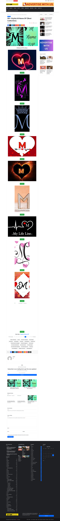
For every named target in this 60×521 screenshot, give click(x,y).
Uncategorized (8, 504)
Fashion (8, 464)
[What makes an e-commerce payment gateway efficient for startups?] (20, 458)
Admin (14, 356)
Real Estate (8, 498)
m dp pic (21, 341)
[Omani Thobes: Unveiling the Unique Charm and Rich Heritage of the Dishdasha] (50, 67)
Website (24, 431)
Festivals (8, 465)
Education (32, 450)
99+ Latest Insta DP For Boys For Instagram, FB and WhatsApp (48, 23)
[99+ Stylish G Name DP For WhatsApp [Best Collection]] (11, 397)
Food (7, 469)
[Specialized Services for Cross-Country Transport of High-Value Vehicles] (24, 452)
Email (8, 431)
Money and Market (9, 494)
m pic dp (31, 346)
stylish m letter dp (22, 348)
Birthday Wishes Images (10, 480)
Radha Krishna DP (24, 334)
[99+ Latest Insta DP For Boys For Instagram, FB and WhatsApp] (42, 23)
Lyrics (7, 493)
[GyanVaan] (12, 4)
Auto (31, 466)
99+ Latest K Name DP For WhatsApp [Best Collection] (17, 410)
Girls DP (9, 484)
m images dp (27, 341)
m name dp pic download (16, 346)
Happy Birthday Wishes (10, 509)
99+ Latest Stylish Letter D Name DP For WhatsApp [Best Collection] (32, 402)
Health (7, 475)
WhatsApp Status (9, 505)
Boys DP (9, 483)
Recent (46, 14)
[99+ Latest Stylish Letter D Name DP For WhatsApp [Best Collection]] (32, 397)
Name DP (14, 14)
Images (11, 14)
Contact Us (52, 519)
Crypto (7, 461)
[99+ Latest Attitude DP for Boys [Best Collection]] (42, 27)
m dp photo (16, 341)
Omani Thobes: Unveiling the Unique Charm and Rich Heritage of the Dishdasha (49, 72)
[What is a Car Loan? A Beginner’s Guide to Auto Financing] (24, 456)
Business (8, 460)
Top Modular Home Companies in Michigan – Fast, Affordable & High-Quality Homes (42, 62)
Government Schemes (9, 474)
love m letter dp (13, 339)
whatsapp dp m (29, 348)
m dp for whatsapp (25, 339)
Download (22, 72)
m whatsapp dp (14, 348)
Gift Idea (32, 475)
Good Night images (9, 489)
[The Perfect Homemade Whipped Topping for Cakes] (50, 57)
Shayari (8, 499)
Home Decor (8, 476)
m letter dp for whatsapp (15, 343)
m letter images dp (24, 343)
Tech (7, 500)
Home (9, 14)
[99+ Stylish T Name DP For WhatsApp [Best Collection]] (22, 397)
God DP (9, 485)
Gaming (8, 470)
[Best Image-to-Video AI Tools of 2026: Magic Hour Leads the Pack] (43, 67)
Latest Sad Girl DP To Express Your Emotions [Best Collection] (48, 34)
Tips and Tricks (33, 458)
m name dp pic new (25, 346)
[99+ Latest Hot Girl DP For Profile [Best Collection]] (42, 30)
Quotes (7, 495)
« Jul (43, 460)
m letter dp (33, 341)
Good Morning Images (10, 488)
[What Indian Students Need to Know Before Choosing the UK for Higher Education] (20, 447)
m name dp (31, 343)
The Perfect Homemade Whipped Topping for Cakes (50, 61)
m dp (19, 339)
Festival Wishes (9, 508)
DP (12, 14)
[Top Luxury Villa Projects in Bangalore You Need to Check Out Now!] (27, 456)
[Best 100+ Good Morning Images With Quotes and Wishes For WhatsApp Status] (42, 18)
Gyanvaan (19, 519)
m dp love (11, 341)
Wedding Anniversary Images (11, 490)
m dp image (31, 339)
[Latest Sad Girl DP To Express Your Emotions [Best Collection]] (42, 34)
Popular (41, 14)
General (8, 471)
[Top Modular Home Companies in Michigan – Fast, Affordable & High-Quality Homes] (43, 57)
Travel (7, 503)
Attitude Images (9, 479)
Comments (51, 14)
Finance (8, 466)
